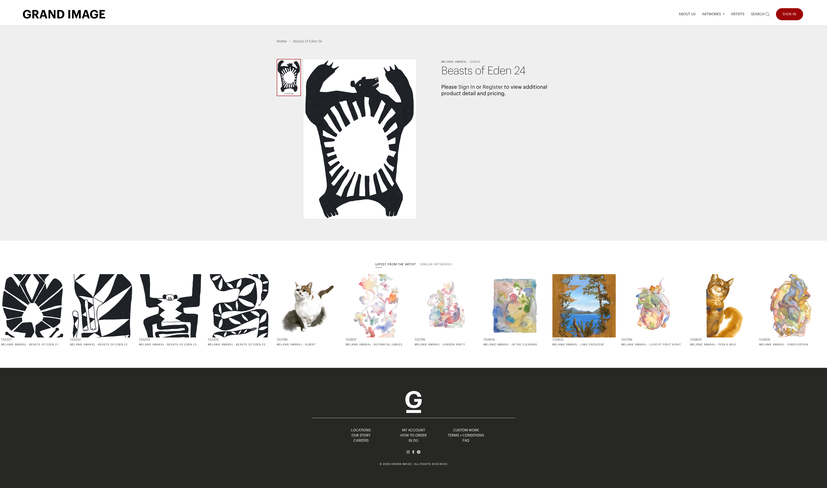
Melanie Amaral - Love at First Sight (651, 344)
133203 (144, 339)
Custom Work (466, 430)
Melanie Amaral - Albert (296, 344)
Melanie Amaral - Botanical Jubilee (374, 344)
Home (282, 41)
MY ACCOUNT (413, 430)
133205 (213, 339)
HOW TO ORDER (413, 435)
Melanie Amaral (454, 62)
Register (493, 87)
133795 (420, 339)
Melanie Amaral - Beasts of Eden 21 (29, 344)
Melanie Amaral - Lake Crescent (578, 344)
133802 (557, 339)
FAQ (466, 440)
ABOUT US (687, 14)
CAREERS (361, 440)
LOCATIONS (361, 430)
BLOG (413, 440)
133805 (764, 339)
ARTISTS (738, 14)
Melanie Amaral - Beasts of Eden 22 (99, 344)
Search (758, 14)
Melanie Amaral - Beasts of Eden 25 (237, 344)
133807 (351, 339)
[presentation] (280, 310)
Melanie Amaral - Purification (783, 344)
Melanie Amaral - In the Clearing (510, 344)
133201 (6, 339)
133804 (489, 339)
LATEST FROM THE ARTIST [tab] (395, 264)
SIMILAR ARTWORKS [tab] (436, 264)
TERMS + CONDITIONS (466, 435)
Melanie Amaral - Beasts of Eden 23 (168, 344)
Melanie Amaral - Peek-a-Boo (713, 344)
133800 (696, 339)
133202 (75, 339)
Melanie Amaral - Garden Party (440, 344)
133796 (626, 339)
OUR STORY (361, 435)
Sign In (789, 14)
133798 (282, 339)
